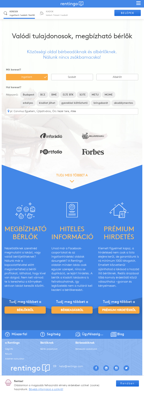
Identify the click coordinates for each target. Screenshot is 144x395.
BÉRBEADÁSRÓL (72, 310)
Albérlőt (117, 77)
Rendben (127, 383)
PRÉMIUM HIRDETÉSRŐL (119, 310)
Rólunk (8, 353)
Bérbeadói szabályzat (86, 348)
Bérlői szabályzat (49, 348)
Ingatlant (26, 77)
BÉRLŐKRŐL (25, 310)
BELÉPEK (127, 13)
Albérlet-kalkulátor (14, 358)
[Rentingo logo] (72, 4)
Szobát (72, 77)
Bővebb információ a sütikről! (46, 389)
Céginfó (9, 348)
